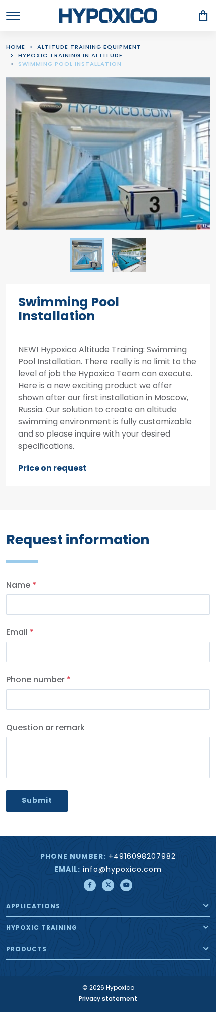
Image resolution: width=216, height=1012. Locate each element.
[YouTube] (126, 885)
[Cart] (203, 15)
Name (21, 586)
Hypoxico (108, 15)
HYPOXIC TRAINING (41, 928)
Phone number (38, 680)
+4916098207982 (142, 857)
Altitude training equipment (89, 47)
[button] (206, 905)
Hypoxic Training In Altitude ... (74, 56)
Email (20, 633)
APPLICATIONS (33, 907)
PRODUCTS (26, 950)
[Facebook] (90, 885)
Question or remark (45, 728)
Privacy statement (108, 999)
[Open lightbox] (108, 153)
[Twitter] (108, 885)
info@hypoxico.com (122, 870)
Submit (37, 801)
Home (15, 47)
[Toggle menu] (13, 16)
